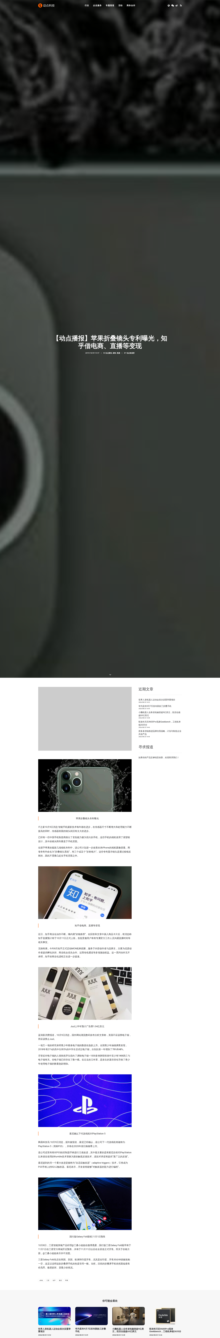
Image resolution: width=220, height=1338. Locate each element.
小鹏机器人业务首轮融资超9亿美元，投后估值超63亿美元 (159, 1039)
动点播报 (108, 516)
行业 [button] (87, 5)
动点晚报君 (131, 516)
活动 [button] (120, 5)
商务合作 (131, 5)
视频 (118, 516)
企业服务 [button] (97, 5)
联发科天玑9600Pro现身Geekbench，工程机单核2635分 (160, 1049)
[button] (168, 5)
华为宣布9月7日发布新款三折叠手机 (155, 1032)
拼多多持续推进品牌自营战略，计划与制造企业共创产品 (160, 1058)
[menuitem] (87, 5)
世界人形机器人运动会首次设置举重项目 (157, 1025)
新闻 (114, 516)
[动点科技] (46, 5)
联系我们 (173, 1083)
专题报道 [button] (110, 5)
